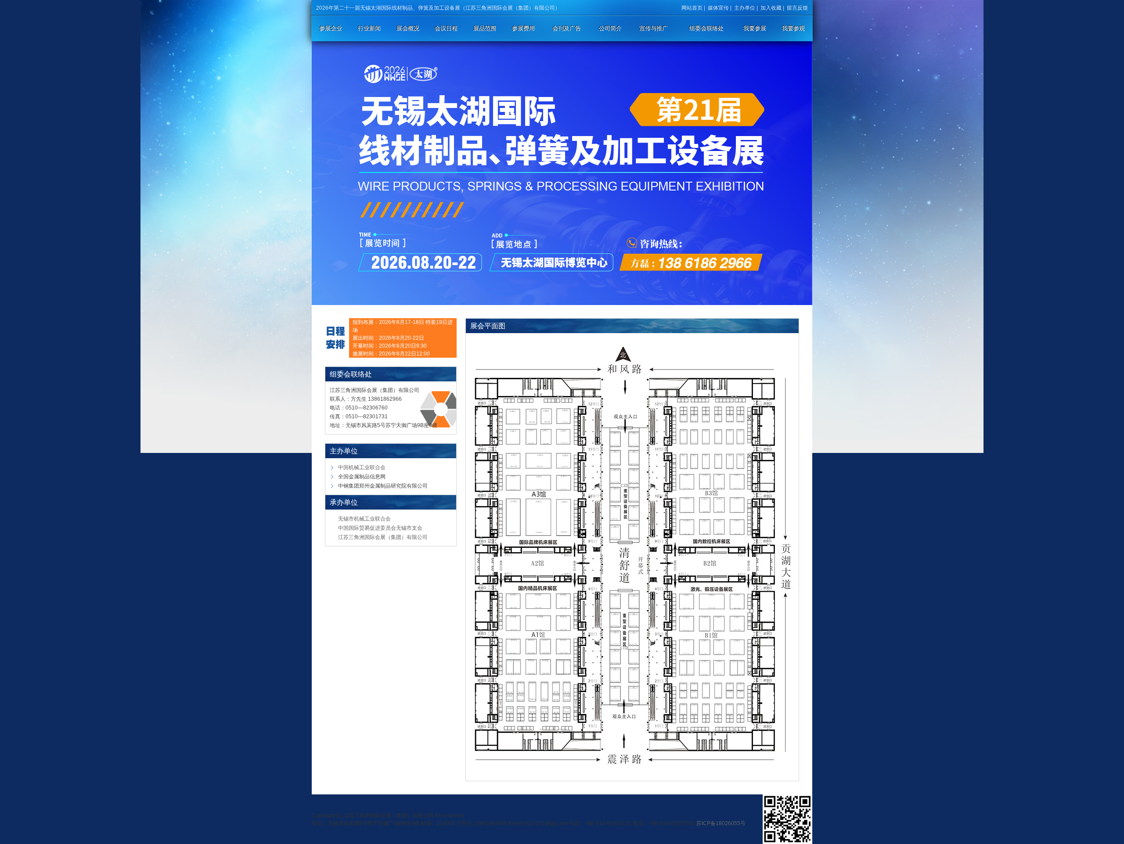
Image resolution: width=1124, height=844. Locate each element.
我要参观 (793, 28)
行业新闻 (369, 28)
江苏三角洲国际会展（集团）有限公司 (383, 537)
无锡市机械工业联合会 (364, 519)
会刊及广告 (566, 28)
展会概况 (407, 28)
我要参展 (754, 28)
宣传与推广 (653, 28)
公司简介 (610, 28)
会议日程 (446, 28)
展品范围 (484, 28)
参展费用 (523, 28)
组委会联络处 (706, 28)
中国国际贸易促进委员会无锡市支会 (380, 528)
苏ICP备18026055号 (721, 823)
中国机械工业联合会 (361, 467)
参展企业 (330, 28)
